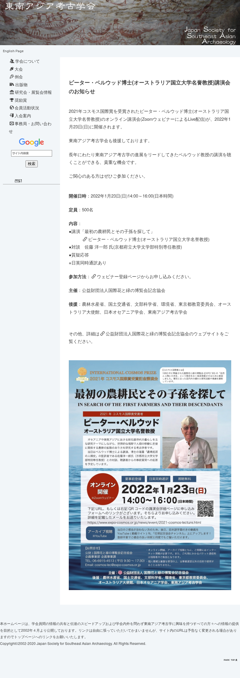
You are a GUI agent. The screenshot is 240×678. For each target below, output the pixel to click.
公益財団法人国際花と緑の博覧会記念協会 (147, 333)
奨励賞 (21, 100)
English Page (13, 51)
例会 (19, 76)
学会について (27, 61)
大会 (19, 69)
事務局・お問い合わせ (30, 127)
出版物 (21, 84)
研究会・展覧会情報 (33, 92)
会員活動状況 (27, 108)
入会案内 (23, 115)
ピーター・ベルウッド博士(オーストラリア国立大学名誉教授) (149, 239)
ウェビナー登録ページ (119, 276)
